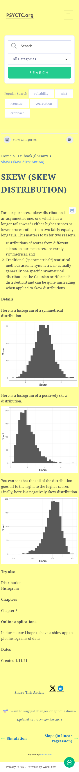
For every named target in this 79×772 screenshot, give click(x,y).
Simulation (17, 738)
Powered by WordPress (41, 767)
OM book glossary (32, 156)
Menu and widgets (68, 19)
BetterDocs (46, 754)
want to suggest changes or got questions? (44, 711)
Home (6, 156)
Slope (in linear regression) (58, 738)
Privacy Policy (15, 767)
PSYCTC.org (20, 15)
